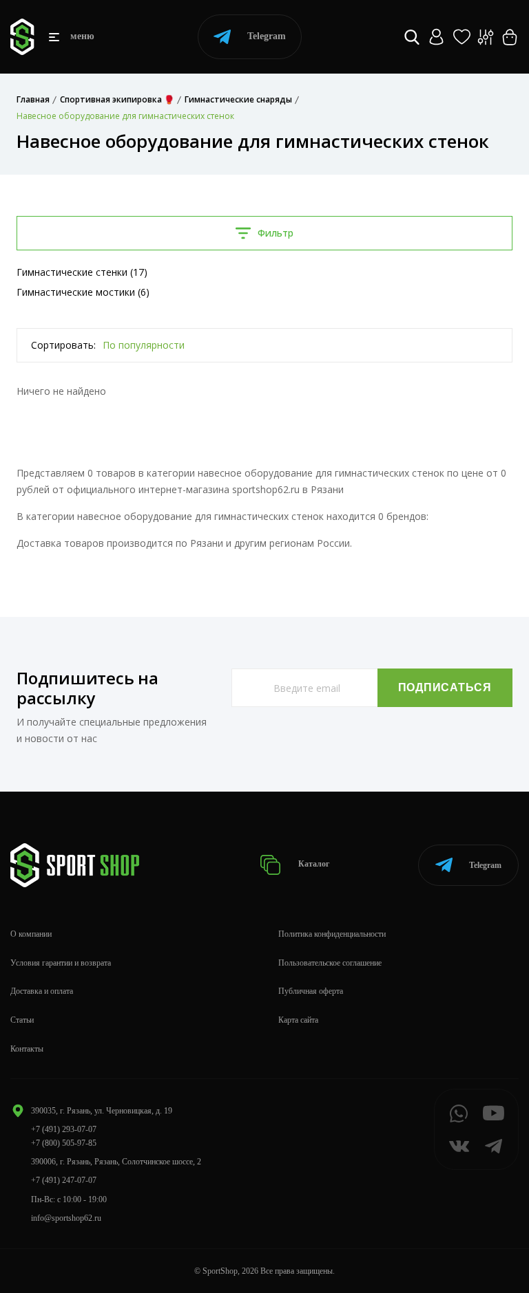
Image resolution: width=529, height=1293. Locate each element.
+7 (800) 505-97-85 (63, 1143)
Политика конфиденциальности (332, 934)
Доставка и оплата (41, 991)
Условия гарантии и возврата (60, 963)
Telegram (266, 36)
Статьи (22, 1020)
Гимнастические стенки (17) (82, 272)
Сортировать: (63, 344)
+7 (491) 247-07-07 (63, 1180)
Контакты (26, 1049)
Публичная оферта (310, 991)
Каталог (312, 864)
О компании (31, 934)
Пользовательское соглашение (330, 963)
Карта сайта (298, 1020)
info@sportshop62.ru (66, 1218)
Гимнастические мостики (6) (83, 291)
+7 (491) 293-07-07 (63, 1129)
